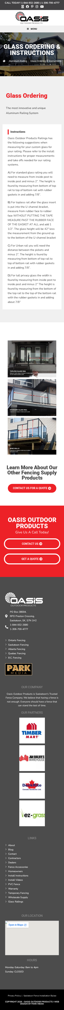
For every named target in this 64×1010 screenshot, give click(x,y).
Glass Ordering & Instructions (45, 61)
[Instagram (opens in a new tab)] (36, 6)
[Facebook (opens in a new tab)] (27, 6)
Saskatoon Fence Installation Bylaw (40, 995)
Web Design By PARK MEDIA (39, 1002)
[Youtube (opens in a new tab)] (41, 6)
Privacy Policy (14, 995)
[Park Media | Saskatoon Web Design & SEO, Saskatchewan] (18, 669)
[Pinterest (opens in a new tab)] (32, 6)
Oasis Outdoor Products (38, 1001)
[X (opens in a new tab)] (22, 6)
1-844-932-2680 (30, 2)
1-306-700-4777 (50, 2)
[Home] (4, 61)
